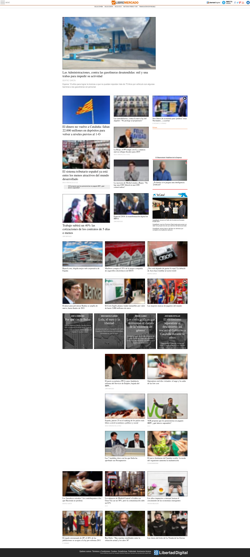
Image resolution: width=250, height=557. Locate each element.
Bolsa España (99, 6)
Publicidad (132, 551)
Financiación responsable (147, 6)
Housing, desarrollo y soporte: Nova (143, 553)
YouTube (243, 2)
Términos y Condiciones (101, 551)
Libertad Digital (171, 552)
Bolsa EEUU (118, 6)
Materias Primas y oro (130, 6)
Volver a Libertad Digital (213, 2)
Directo (229, 2)
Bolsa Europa (109, 6)
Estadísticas (122, 551)
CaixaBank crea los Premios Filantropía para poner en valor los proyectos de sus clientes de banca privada (170, 225)
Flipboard (240, 2)
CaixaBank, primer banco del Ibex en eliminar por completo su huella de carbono (168, 229)
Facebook (235, 2)
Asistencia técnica (144, 551)
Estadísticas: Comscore (129, 553)
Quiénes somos (85, 551)
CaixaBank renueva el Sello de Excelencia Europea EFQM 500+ (168, 220)
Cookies (114, 551)
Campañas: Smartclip (119, 553)
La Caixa (170, 195)
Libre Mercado (125, 2)
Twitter (237, 2)
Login (248, 2)
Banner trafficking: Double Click (107, 553)
